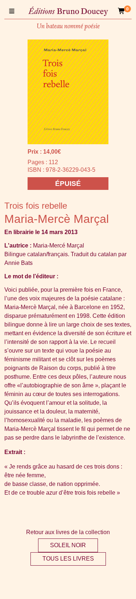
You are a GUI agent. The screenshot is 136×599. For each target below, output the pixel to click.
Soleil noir (68, 545)
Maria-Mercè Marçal (56, 218)
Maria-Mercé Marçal (58, 245)
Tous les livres (68, 559)
